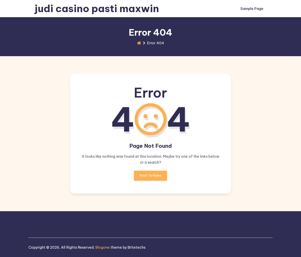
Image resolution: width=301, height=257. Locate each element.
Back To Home (150, 175)
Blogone (102, 247)
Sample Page (251, 8)
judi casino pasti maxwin (97, 8)
